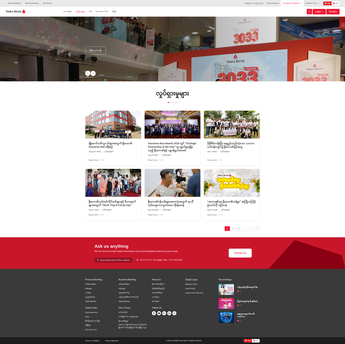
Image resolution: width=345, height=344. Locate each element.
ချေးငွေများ (88, 288)
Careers (333, 12)
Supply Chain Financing (194, 293)
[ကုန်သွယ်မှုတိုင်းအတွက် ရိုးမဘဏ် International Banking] (226, 289)
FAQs (87, 317)
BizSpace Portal (191, 284)
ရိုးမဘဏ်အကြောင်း (158, 284)
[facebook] (154, 313)
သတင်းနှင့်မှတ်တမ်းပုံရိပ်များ (291, 3)
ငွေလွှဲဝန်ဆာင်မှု (90, 297)
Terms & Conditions (92, 341)
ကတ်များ (88, 292)
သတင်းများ (67, 11)
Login (318, 12)
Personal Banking (14, 3)
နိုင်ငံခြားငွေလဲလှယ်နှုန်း (92, 321)
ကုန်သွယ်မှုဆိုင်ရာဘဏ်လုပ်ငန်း (128, 297)
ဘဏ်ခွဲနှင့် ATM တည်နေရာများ (253, 3)
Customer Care (310, 3)
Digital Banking (90, 301)
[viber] (164, 313)
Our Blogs (155, 301)
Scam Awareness (272, 3)
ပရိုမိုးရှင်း (88, 325)
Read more (93, 160)
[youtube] (159, 313)
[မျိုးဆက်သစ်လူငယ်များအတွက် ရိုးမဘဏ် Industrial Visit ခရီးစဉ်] (113, 125)
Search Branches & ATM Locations (115, 260)
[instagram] (174, 313)
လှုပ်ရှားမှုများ (80, 11)
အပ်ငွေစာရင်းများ (90, 284)
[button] (93, 73)
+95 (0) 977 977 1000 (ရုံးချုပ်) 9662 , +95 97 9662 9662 (161, 260)
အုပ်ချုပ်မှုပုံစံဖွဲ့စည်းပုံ (158, 288)
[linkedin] (169, 313)
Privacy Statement (112, 341)
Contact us (240, 253)
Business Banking (32, 3)
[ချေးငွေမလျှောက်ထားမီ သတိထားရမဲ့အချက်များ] (226, 317)
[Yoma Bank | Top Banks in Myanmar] (15, 11)
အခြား (114, 11)
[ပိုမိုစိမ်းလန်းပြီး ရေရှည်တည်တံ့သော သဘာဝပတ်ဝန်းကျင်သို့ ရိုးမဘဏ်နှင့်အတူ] (232, 125)
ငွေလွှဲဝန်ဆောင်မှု (124, 292)
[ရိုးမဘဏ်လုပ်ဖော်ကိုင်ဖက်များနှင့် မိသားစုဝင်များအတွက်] (113, 183)
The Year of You (101, 11)
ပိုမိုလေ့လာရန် (95, 50)
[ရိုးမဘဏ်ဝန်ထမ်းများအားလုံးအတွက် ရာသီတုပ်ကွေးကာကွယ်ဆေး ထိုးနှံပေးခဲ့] (172, 183)
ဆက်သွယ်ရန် (123, 312)
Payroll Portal (190, 288)
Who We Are (47, 3)
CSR (90, 11)
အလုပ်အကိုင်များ (157, 292)
